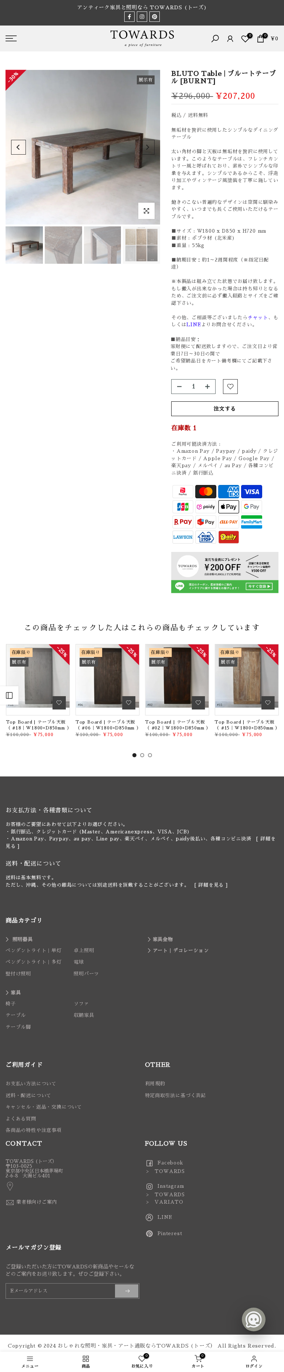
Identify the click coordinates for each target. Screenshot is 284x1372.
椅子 (11, 1003)
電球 (79, 962)
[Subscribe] (126, 1291)
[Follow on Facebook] (129, 16)
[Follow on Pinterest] (154, 16)
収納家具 (84, 1015)
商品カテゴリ (24, 921)
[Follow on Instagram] (142, 16)
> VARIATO (164, 1202)
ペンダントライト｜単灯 (34, 950)
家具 (16, 992)
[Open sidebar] (9, 695)
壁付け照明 (18, 973)
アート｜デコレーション (181, 950)
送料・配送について (28, 1095)
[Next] (147, 147)
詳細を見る (211, 885)
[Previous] (18, 147)
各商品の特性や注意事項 (34, 1130)
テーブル (16, 1015)
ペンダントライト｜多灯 (34, 962)
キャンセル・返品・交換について (44, 1107)
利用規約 (155, 1083)
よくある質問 (21, 1118)
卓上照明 (84, 950)
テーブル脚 (18, 1027)
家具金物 (163, 939)
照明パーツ (86, 973)
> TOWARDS (165, 1171)
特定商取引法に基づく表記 (175, 1095)
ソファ (81, 1003)
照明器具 (23, 939)
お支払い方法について (31, 1083)
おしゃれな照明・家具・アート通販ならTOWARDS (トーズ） (137, 1345)
